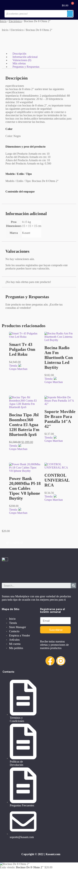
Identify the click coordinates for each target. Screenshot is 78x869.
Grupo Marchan (18, 368)
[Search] (73, 585)
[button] (14, 542)
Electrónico (15, 21)
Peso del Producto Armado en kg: (25, 163)
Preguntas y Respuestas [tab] (26, 66)
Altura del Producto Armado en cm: (26, 160)
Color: (9, 136)
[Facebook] (50, 660)
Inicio (3, 21)
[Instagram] (60, 660)
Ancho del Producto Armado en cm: (26, 156)
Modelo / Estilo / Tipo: (18, 180)
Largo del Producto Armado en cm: (26, 153)
